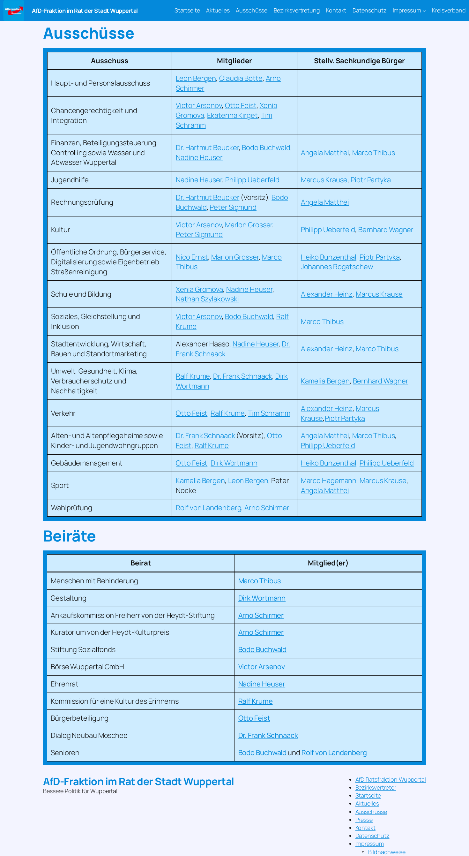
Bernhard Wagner (386, 229)
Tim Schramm (269, 413)
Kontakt (365, 827)
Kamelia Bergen (325, 381)
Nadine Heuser (199, 157)
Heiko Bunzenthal (328, 257)
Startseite (368, 795)
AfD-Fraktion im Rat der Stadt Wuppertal (85, 10)
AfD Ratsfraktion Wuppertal (390, 779)
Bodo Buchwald (266, 147)
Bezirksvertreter (375, 787)
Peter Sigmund (233, 207)
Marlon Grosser (248, 225)
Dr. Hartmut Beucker (207, 147)
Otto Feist (241, 105)
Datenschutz (372, 835)
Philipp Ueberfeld (252, 180)
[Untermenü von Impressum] (424, 10)
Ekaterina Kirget (232, 115)
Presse (364, 819)
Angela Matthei (325, 152)
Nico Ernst (192, 257)
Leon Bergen (196, 78)
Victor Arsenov (199, 105)
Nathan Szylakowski (207, 299)
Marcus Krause (324, 180)
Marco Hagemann (329, 480)
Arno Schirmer (266, 507)
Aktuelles (367, 803)
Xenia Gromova (199, 289)
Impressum (369, 843)
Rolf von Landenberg (208, 507)
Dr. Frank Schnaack (242, 376)
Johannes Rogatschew (337, 266)
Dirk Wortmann (234, 463)
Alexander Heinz (327, 294)
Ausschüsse (371, 811)
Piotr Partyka (371, 180)
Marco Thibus (373, 152)
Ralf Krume (193, 376)
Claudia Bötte (241, 78)
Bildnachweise (387, 852)
